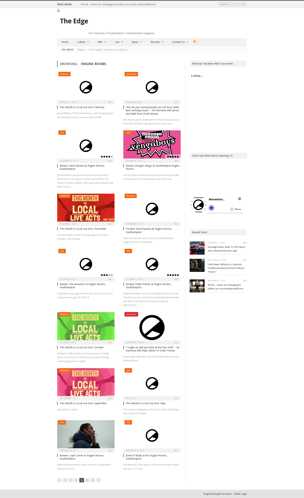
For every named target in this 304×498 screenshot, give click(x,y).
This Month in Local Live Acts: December (83, 228)
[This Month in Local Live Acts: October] (86, 327)
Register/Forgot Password (217, 493)
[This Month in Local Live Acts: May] (152, 383)
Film (100, 42)
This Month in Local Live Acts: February (82, 107)
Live (117, 42)
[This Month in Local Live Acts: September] (86, 383)
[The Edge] (72, 19)
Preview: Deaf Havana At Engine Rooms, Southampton (149, 230)
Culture (81, 42)
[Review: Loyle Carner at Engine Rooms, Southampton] (86, 435)
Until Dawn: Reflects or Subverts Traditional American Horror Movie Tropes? (226, 268)
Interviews (131, 74)
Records (155, 42)
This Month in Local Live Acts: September (83, 403)
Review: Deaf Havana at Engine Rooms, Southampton (82, 167)
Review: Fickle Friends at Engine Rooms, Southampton (148, 285)
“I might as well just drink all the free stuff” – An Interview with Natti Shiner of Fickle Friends (152, 349)
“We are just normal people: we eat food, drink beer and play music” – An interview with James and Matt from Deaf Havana (152, 110)
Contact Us (178, 42)
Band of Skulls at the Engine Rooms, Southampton (146, 457)
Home (65, 42)
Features (64, 74)
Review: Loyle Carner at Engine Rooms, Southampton (82, 457)
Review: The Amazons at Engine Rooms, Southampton (83, 285)
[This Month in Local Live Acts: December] (86, 209)
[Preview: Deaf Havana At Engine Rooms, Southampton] (152, 209)
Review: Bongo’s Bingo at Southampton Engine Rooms (152, 167)
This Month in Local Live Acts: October (82, 347)
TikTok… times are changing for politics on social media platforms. (118, 4)
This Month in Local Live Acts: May (145, 403)
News (135, 42)
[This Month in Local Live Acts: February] (86, 87)
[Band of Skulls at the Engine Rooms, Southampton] (152, 435)
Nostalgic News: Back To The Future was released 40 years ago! (226, 248)
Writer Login (240, 493)
